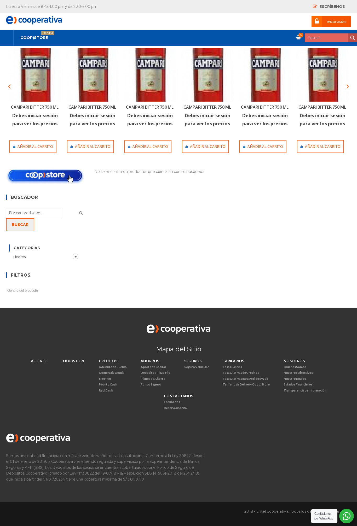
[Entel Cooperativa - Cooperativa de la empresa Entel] (34, 18)
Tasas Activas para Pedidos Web (245, 379)
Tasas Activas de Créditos (241, 373)
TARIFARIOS (233, 361)
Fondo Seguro (151, 384)
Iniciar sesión (336, 22)
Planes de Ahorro (153, 379)
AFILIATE (39, 361)
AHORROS (150, 361)
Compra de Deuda (111, 373)
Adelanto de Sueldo (113, 367)
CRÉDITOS (108, 361)
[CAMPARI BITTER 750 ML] (34, 75)
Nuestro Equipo (295, 379)
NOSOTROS (294, 361)
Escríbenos (172, 402)
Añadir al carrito (35, 146)
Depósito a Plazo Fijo (155, 373)
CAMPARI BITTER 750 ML (35, 107)
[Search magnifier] (352, 37)
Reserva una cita (175, 408)
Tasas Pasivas (232, 367)
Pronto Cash (108, 384)
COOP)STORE (72, 361)
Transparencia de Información (305, 390)
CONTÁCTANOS (178, 396)
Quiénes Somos (295, 367)
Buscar (20, 224)
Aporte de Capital (153, 367)
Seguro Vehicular (196, 367)
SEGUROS (192, 361)
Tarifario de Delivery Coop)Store (246, 384)
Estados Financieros (298, 384)
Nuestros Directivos (298, 373)
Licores (19, 257)
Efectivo (105, 379)
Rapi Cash (106, 390)
